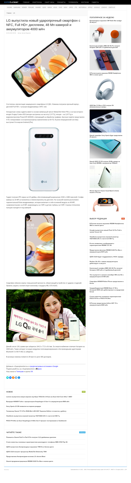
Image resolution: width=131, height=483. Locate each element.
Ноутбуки (85, 2)
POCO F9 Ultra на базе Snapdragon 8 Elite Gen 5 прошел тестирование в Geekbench (36, 421)
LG (14, 13)
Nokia (50, 7)
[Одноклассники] (13, 377)
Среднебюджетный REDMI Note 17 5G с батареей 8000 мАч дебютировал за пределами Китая (107, 290)
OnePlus (112, 7)
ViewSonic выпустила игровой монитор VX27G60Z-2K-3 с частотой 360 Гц (33, 416)
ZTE (76, 7)
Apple (90, 7)
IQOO (44, 7)
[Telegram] (16, 377)
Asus (55, 7)
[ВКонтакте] (10, 377)
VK (32, 371)
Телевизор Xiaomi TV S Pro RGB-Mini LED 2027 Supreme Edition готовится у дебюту (36, 411)
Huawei (38, 7)
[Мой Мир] (19, 377)
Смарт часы (49, 2)
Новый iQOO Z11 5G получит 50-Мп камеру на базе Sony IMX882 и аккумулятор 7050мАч (105, 162)
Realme (31, 7)
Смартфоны (37, 2)
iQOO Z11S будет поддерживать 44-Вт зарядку (106, 257)
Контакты (6, 469)
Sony (65, 7)
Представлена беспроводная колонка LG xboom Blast (25, 456)
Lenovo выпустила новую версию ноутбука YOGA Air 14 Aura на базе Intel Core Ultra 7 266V (39, 397)
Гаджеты (95, 2)
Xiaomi (9, 7)
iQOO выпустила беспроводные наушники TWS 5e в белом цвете (30, 447)
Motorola (82, 7)
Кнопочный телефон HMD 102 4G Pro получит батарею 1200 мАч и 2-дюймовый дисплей (105, 46)
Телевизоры (73, 2)
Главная (26, 2)
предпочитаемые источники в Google (44, 366)
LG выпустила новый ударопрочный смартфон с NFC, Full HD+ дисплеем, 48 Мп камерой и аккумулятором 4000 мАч (43, 25)
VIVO (60, 7)
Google (97, 7)
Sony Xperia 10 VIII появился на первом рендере (23, 406)
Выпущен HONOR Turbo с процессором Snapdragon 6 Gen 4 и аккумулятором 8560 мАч (37, 401)
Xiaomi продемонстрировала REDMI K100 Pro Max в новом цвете (29, 461)
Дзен (39, 369)
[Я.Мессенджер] (7, 377)
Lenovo (104, 7)
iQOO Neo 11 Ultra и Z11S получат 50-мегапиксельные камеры (102, 106)
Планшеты (61, 2)
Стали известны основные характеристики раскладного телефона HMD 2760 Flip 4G (37, 442)
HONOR (24, 7)
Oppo (71, 7)
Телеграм (19, 371)
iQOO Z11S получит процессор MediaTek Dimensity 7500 (26, 451)
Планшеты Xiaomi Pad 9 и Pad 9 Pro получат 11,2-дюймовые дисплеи (31, 437)
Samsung (17, 7)
